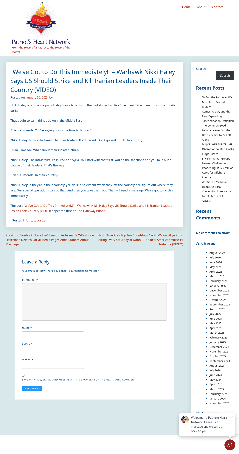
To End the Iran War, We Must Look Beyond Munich (217, 102)
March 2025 (216, 332)
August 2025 (217, 309)
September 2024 (219, 361)
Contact (217, 7)
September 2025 (219, 304)
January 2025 (217, 342)
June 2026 (215, 262)
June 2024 (215, 375)
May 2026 (215, 267)
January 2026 (217, 286)
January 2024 (217, 398)
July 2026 (215, 257)
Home (186, 7)
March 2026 (216, 276)
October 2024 (217, 356)
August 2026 (217, 253)
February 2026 (218, 281)
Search (201, 69)
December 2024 (219, 347)
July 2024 (215, 370)
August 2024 (217, 365)
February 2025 (218, 337)
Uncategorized (36, 220)
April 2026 (215, 271)
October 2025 (217, 300)
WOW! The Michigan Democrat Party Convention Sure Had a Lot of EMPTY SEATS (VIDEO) (216, 191)
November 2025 (219, 295)
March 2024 (216, 389)
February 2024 (218, 394)
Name (27, 328)
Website (27, 359)
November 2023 (219, 403)
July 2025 (215, 314)
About (201, 7)
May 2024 (215, 379)
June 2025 (215, 318)
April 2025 (215, 328)
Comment (30, 280)
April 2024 (215, 384)
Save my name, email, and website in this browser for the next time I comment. (79, 379)
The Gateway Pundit (91, 211)
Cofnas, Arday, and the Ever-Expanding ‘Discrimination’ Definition (218, 116)
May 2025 (215, 323)
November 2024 (219, 351)
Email (27, 343)
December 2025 (219, 290)
